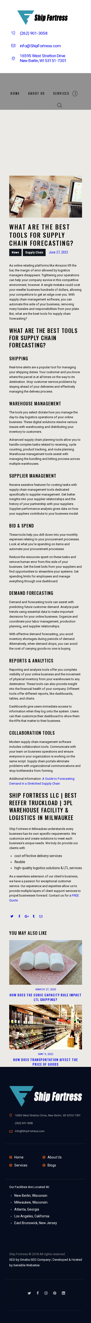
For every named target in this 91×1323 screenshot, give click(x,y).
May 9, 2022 (45, 1054)
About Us (55, 1157)
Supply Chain (34, 252)
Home (19, 1157)
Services (20, 1165)
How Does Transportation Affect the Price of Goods (45, 1062)
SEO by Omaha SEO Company (29, 1259)
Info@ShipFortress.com (30, 1131)
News (15, 252)
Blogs (52, 1165)
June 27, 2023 (58, 252)
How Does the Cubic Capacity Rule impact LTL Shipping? (45, 997)
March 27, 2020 (45, 989)
